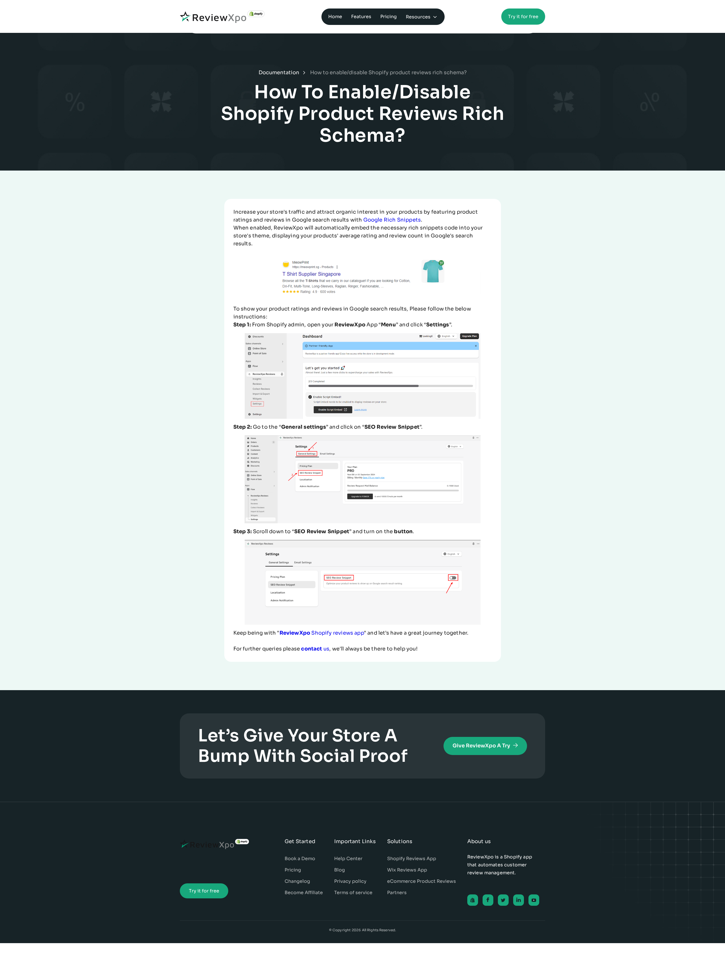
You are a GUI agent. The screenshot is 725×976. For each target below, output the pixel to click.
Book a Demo (300, 859)
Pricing (293, 870)
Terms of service (353, 893)
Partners (397, 893)
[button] (421, 17)
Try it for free (523, 17)
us (315, 649)
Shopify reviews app (322, 633)
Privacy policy (350, 881)
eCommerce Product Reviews (421, 881)
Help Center (348, 859)
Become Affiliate (304, 893)
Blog (339, 870)
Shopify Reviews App (411, 859)
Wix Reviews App (407, 870)
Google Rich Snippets (392, 220)
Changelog (297, 881)
